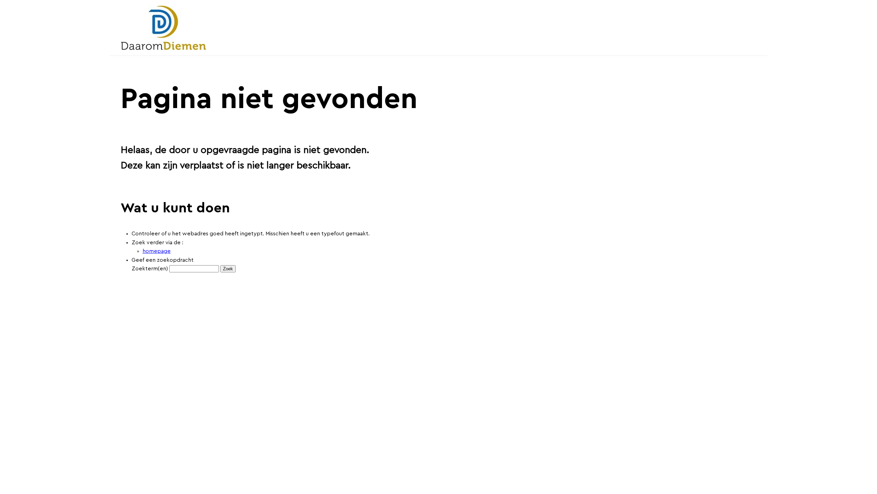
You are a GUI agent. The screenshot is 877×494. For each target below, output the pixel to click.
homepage (157, 251)
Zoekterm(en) (150, 268)
